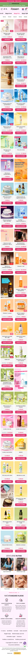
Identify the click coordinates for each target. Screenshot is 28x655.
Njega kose (8, 13)
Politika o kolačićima (8, 639)
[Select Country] (23, 9)
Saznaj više (9, 653)
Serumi (15, 16)
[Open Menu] (2, 9)
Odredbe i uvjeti (11, 636)
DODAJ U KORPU (21, 39)
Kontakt (16, 631)
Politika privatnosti (20, 639)
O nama (3, 631)
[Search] (6, 9)
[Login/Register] (4, 9)
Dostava (19, 636)
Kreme (20, 16)
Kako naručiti (23, 631)
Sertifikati (9, 631)
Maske (25, 16)
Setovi (4, 16)
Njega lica (17, 13)
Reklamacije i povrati (18, 633)
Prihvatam (17, 653)
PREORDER (7, 39)
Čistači (9, 16)
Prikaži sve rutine (13, 592)
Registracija (7, 633)
